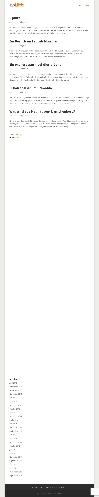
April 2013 (13, 438)
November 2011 (15, 457)
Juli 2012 (12, 449)
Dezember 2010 (15, 472)
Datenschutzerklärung (54, 487)
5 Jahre (14, 18)
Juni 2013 (13, 435)
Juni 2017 (13, 398)
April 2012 (13, 453)
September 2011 (15, 461)
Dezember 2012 (15, 442)
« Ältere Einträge (15, 134)
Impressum (37, 487)
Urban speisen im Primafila (30, 88)
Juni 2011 (13, 464)
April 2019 (13, 383)
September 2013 (15, 431)
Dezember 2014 (15, 416)
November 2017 (15, 394)
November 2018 (15, 386)
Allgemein (24, 22)
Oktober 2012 (14, 446)
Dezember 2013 (15, 427)
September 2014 (15, 420)
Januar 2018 (14, 390)
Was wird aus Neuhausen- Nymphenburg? (42, 111)
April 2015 (13, 412)
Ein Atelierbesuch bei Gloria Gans (35, 64)
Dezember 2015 (15, 405)
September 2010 (15, 475)
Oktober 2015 (14, 409)
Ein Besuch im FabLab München (33, 41)
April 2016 (13, 401)
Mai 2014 (13, 424)
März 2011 (13, 468)
